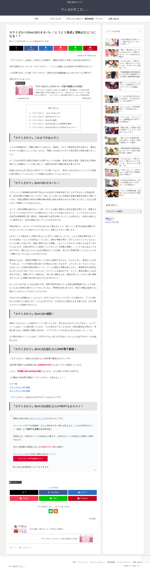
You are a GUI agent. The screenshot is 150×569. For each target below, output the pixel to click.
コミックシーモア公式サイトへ (30, 458)
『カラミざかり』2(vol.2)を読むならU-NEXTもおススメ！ (54, 127)
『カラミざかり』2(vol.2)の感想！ (44, 120)
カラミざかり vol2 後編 (19, 391)
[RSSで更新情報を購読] (56, 511)
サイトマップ (82, 562)
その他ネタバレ (16, 482)
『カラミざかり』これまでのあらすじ (46, 113)
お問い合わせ (137, 562)
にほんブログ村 (112, 222)
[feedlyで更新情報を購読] (51, 511)
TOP (74, 562)
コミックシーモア (41, 418)
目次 (50, 108)
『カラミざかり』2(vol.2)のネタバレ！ (46, 117)
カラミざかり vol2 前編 (19, 387)
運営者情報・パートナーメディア (118, 562)
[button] (139, 31)
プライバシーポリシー (97, 562)
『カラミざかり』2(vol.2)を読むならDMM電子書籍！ (52, 124)
